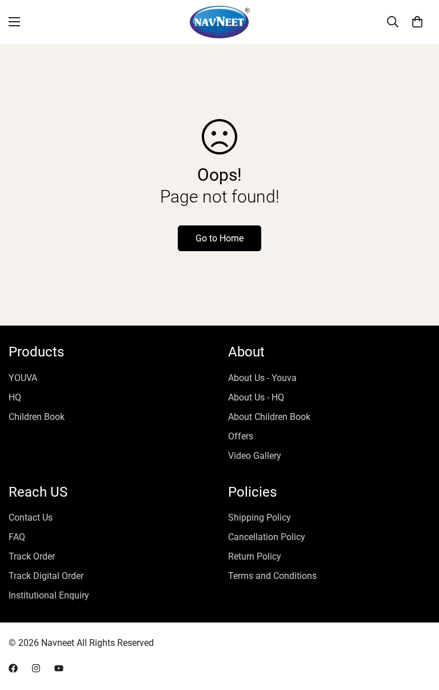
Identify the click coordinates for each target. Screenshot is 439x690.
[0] (417, 22)
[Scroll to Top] (417, 627)
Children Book (37, 416)
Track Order (32, 556)
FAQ (17, 537)
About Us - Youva (262, 377)
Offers (240, 436)
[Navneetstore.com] (220, 22)
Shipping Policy (259, 517)
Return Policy (254, 556)
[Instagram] (36, 668)
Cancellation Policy (266, 537)
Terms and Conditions (272, 575)
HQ (15, 397)
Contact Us (31, 517)
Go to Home (219, 238)
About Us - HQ (256, 397)
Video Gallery (254, 455)
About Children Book (269, 416)
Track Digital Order (46, 575)
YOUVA (23, 377)
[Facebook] (13, 668)
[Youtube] (58, 668)
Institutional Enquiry (49, 595)
